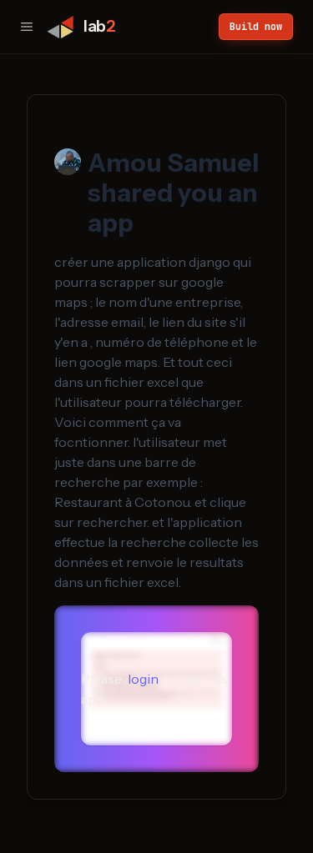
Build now (256, 26)
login (143, 678)
